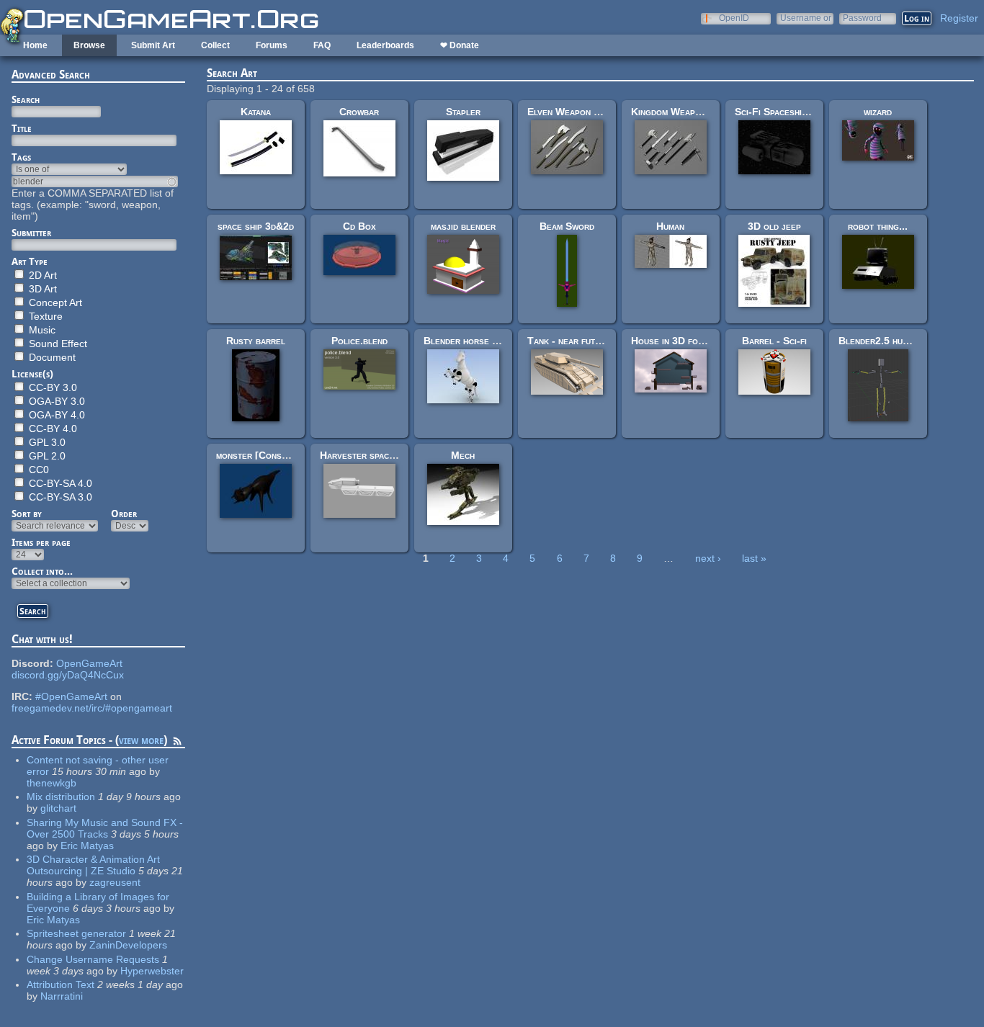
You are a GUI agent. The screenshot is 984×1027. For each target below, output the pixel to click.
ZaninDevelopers (128, 945)
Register (959, 18)
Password (862, 17)
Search (26, 99)
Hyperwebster (152, 971)
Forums (271, 45)
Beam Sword (567, 226)
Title (22, 128)
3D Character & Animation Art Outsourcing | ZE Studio (93, 864)
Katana (256, 111)
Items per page (41, 542)
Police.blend (359, 340)
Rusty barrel (255, 340)
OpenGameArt (89, 663)
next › (708, 558)
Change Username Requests (93, 959)
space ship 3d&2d (256, 226)
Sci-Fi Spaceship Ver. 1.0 (790, 111)
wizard (878, 111)
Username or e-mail (805, 17)
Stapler (463, 111)
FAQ (322, 45)
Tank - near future (568, 340)
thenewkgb (51, 783)
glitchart (58, 808)
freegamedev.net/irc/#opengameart (92, 708)
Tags (21, 157)
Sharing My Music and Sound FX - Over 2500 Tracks (105, 828)
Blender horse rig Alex (476, 340)
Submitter (31, 232)
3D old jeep (774, 226)
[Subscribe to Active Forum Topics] (177, 743)
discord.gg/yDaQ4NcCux (68, 675)
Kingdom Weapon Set (678, 111)
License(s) (32, 374)
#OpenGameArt (71, 696)
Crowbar (359, 111)
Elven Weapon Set (568, 111)
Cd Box (359, 226)
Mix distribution (61, 796)
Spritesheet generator (76, 933)
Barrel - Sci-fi (774, 340)
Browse (89, 45)
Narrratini (61, 996)
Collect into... (42, 571)
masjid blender (463, 226)
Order (124, 513)
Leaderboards (385, 45)
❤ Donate (459, 45)
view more (141, 740)
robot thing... (878, 226)
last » (754, 558)
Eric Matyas (87, 845)
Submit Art (153, 45)
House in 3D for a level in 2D (697, 340)
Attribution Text (60, 984)
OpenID (734, 17)
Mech (463, 455)
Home (35, 45)
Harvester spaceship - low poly (390, 455)
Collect (215, 45)
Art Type (30, 261)
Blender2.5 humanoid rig (892, 340)
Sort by (27, 513)
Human (670, 226)
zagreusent (114, 882)
